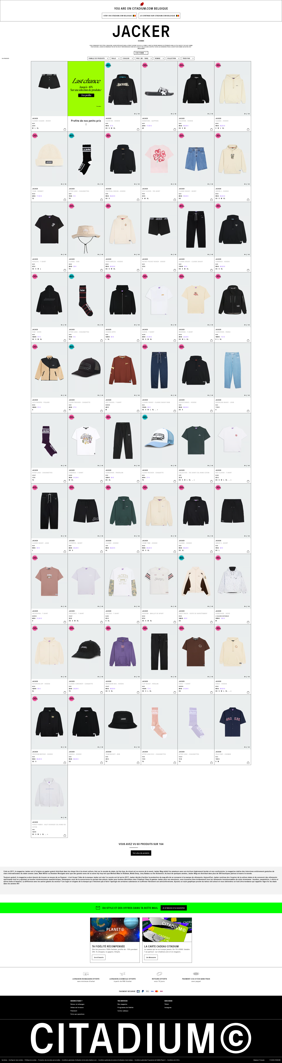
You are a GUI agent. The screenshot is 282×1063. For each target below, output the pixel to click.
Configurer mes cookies (16, 1060)
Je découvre (151, 957)
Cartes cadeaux (123, 1011)
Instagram (167, 1007)
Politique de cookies (30, 1060)
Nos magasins (122, 1004)
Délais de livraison (77, 1007)
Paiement (73, 1011)
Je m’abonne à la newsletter (173, 908)
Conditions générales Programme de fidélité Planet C (150, 1060)
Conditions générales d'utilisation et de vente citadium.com (79, 1060)
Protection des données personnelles (49, 1060)
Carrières (4, 1060)
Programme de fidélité (125, 1007)
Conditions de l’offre (173, 1060)
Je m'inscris (99, 957)
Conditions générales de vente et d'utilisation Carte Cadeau (115, 1060)
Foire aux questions (77, 1014)
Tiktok (166, 1004)
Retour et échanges (77, 1004)
